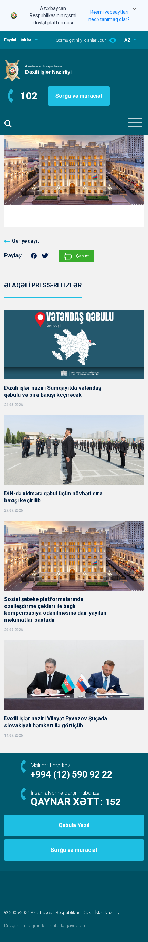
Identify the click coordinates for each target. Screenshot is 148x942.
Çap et (82, 256)
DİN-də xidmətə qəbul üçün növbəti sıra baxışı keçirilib (53, 497)
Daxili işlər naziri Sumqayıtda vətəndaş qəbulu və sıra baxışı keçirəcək (52, 391)
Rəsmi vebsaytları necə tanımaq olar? (109, 15)
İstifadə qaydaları (67, 925)
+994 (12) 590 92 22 (71, 774)
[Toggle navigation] (135, 122)
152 (112, 802)
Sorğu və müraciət (78, 96)
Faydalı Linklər (17, 40)
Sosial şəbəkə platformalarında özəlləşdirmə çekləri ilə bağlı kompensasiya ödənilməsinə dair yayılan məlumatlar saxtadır (55, 609)
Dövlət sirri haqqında (25, 925)
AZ (128, 40)
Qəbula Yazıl (74, 825)
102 (29, 96)
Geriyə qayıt (25, 241)
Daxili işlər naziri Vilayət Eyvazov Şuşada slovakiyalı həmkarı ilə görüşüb (55, 722)
